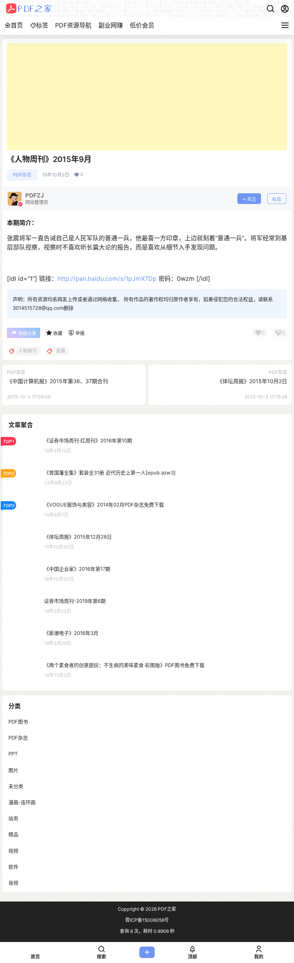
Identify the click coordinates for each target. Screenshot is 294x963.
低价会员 (142, 25)
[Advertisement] (147, 96)
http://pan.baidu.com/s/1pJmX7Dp (107, 278)
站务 (13, 818)
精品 (13, 835)
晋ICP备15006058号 (147, 920)
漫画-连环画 (22, 802)
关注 (251, 199)
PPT (13, 754)
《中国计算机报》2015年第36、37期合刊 (57, 381)
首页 (17, 25)
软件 (13, 867)
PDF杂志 (22, 175)
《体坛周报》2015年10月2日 (252, 381)
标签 (42, 25)
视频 (13, 851)
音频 (13, 883)
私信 (276, 199)
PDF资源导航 (73, 25)
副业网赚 (110, 25)
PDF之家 (166, 909)
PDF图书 (18, 722)
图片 (13, 770)
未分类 (15, 786)
